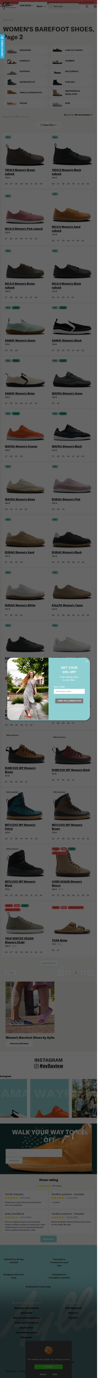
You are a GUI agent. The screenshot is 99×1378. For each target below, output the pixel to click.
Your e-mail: (59, 687)
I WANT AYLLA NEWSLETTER (69, 701)
